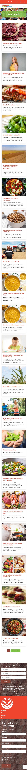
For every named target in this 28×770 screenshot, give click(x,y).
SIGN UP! (6, 681)
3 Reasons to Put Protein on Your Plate (13, 512)
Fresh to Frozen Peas (9, 450)
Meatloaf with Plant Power (11, 105)
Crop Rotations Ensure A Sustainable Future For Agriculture (10, 166)
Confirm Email (4, 754)
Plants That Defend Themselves (12, 387)
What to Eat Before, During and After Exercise (12, 419)
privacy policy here (21, 693)
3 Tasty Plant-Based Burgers (11, 607)
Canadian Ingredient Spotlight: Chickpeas (12, 230)
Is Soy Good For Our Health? (11, 135)
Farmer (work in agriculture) (10, 760)
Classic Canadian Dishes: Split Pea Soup (13, 294)
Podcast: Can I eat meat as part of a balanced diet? (13, 74)
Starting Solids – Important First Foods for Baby (13, 355)
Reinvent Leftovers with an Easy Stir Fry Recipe (13, 479)
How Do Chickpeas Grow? (11, 262)
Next (17, 650)
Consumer (6, 759)
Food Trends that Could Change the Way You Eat (12, 544)
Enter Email (4, 748)
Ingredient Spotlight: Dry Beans (12, 43)
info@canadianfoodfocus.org (14, 688)
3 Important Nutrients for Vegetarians (10, 199)
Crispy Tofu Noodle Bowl (10, 638)
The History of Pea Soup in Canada (13, 325)
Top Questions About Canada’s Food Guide (12, 575)
